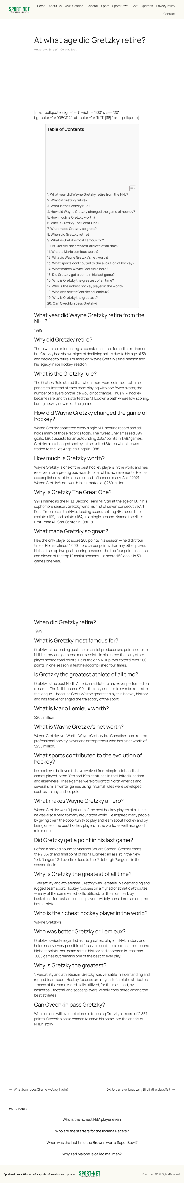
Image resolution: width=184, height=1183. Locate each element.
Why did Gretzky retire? (69, 200)
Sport (74, 49)
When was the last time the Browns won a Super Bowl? (92, 1142)
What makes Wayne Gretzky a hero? (80, 268)
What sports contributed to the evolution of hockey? (93, 263)
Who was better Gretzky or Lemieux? (80, 291)
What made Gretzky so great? (73, 228)
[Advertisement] (92, 81)
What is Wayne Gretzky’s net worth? (80, 257)
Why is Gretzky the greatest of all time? (83, 280)
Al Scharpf (52, 49)
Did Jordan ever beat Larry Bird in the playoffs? (138, 1089)
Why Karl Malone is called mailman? (92, 1154)
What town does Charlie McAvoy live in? (41, 1089)
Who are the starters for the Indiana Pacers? (92, 1131)
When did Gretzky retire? (70, 234)
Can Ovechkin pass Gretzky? (75, 303)
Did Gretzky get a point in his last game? (83, 274)
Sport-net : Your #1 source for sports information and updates (39, 1174)
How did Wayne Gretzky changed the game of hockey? (93, 211)
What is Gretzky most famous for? (77, 240)
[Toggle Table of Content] (131, 188)
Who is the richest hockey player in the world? (87, 286)
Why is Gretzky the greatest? (75, 297)
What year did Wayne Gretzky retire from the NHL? (89, 194)
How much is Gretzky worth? (73, 217)
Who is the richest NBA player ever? (92, 1119)
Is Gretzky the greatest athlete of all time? (85, 246)
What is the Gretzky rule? (70, 206)
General (65, 49)
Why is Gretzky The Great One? (75, 223)
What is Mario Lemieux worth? (74, 251)
